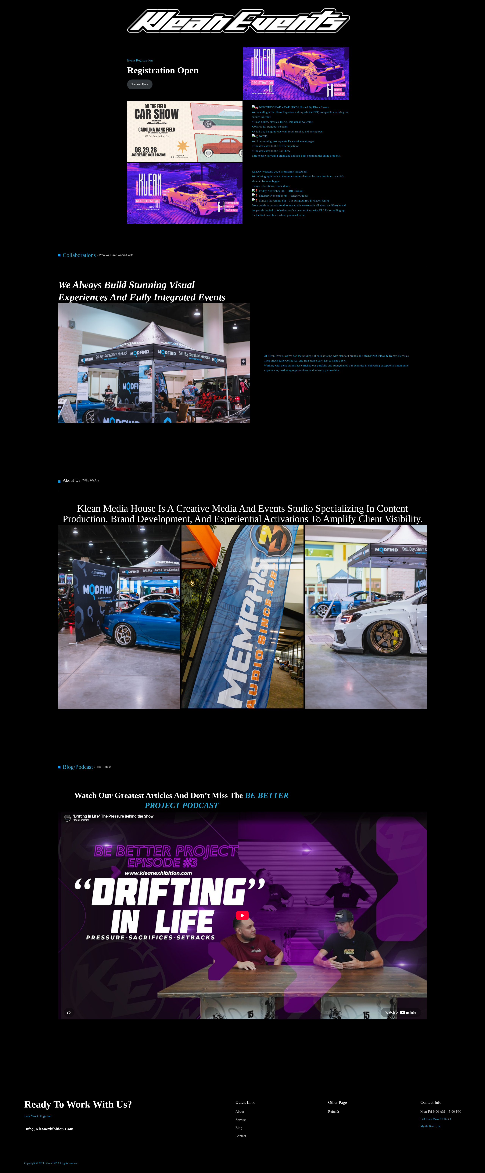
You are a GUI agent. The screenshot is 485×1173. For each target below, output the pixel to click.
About (239, 1111)
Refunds (334, 1111)
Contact (240, 1136)
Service (240, 1120)
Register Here (139, 84)
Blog (238, 1128)
